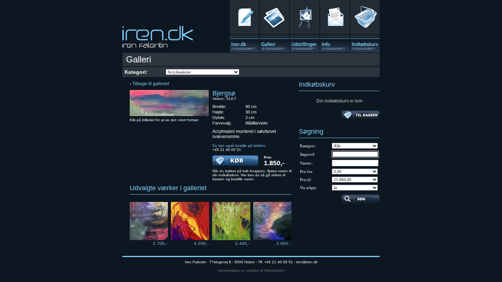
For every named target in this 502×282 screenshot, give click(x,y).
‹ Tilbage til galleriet (149, 83)
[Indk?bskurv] (365, 26)
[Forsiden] (157, 39)
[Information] (334, 26)
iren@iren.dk (307, 262)
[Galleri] (274, 26)
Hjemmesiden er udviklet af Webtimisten (251, 270)
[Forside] (244, 26)
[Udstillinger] (304, 26)
